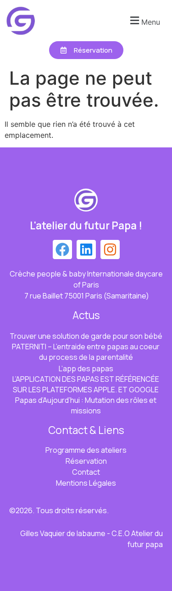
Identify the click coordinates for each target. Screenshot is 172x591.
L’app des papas (86, 368)
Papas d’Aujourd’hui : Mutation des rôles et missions (85, 405)
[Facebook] (62, 249)
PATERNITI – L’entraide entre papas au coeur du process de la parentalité (86, 352)
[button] (143, 20)
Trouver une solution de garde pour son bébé (86, 336)
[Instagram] (110, 249)
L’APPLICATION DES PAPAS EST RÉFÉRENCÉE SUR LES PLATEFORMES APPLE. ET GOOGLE (85, 384)
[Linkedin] (86, 249)
